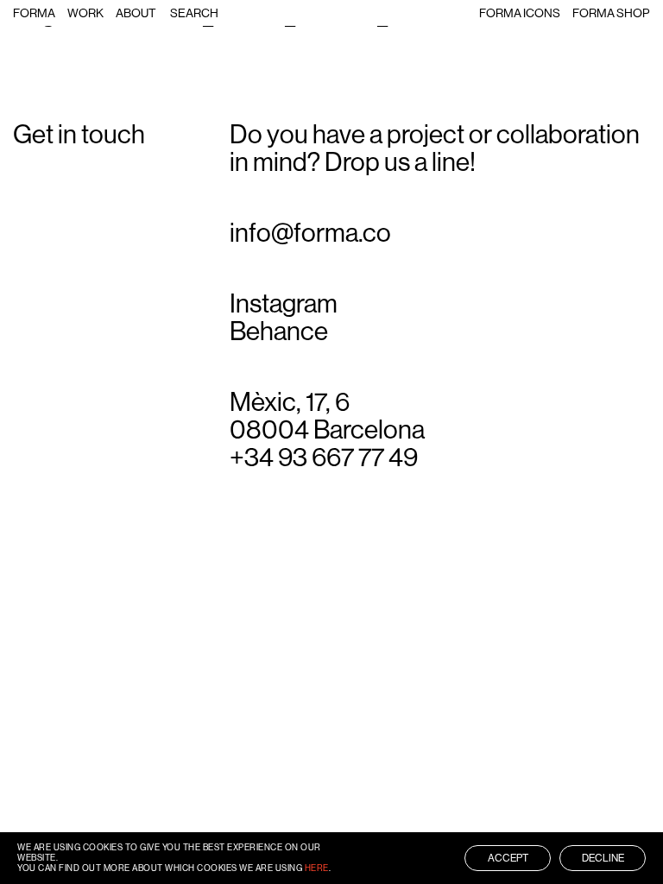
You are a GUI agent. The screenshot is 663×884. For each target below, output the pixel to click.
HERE (317, 868)
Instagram (284, 304)
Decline (603, 858)
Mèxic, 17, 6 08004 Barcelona (327, 416)
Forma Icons (519, 13)
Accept (508, 858)
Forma (34, 13)
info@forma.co (310, 233)
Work (85, 13)
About (136, 13)
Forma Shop (610, 13)
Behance (279, 331)
